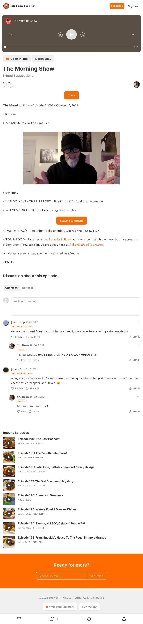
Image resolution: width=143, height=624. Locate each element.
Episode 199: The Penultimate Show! (42, 453)
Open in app (19, 58)
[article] (71, 443)
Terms (77, 597)
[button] (10, 34)
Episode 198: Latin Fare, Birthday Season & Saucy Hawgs (56, 467)
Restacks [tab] (27, 287)
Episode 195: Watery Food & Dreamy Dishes (47, 509)
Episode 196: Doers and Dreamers (40, 495)
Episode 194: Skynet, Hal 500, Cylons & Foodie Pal (51, 523)
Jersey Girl (17, 369)
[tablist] (19, 287)
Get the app (89, 607)
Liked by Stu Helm (24, 326)
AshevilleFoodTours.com (86, 244)
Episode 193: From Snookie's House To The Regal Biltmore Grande (62, 537)
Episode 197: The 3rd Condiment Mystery (45, 481)
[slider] (68, 47)
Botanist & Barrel (60, 239)
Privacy (66, 597)
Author (21, 349)
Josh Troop (18, 322)
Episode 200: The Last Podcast (39, 439)
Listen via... (43, 58)
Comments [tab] (11, 287)
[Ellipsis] (138, 322)
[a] (9, 443)
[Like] (19, 619)
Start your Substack (61, 607)
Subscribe (117, 6)
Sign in (133, 6)
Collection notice (93, 597)
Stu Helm (8, 82)
